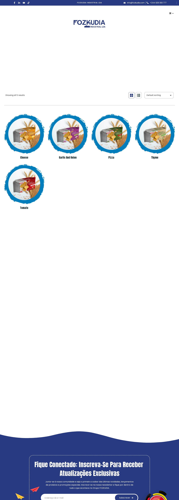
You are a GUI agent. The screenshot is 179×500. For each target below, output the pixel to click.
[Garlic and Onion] (68, 134)
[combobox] (159, 95)
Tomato (24, 208)
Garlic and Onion (68, 157)
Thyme (154, 157)
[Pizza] (111, 134)
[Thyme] (155, 134)
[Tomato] (24, 184)
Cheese (24, 157)
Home (7, 66)
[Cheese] (24, 134)
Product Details (20, 66)
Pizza (111, 157)
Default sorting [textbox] (153, 95)
